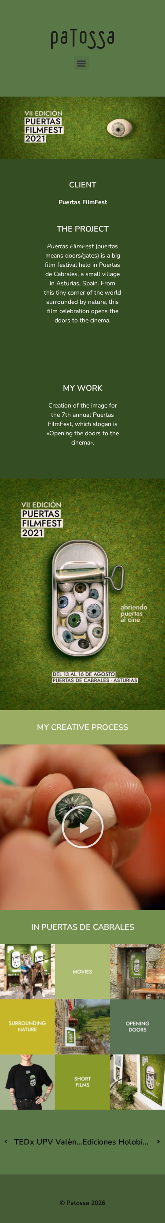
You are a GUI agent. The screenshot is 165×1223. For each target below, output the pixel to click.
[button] (81, 63)
